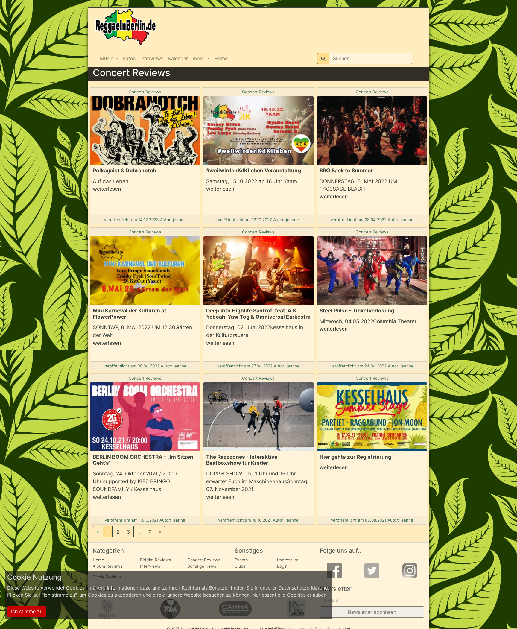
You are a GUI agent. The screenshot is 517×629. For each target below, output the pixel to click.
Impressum (287, 559)
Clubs (240, 566)
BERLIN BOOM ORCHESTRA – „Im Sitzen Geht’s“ (143, 460)
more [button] (199, 58)
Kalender (178, 58)
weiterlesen (107, 189)
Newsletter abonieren (372, 612)
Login (282, 566)
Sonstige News (201, 566)
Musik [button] (107, 58)
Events (241, 559)
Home (221, 58)
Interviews (151, 58)
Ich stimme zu (26, 611)
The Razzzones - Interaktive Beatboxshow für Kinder (241, 460)
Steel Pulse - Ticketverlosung (357, 310)
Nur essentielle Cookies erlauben (289, 595)
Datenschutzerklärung (303, 588)
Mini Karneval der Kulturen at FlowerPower (129, 313)
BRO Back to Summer (346, 170)
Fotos (129, 58)
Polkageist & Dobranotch (124, 170)
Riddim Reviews (155, 559)
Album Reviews (107, 566)
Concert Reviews (145, 91)
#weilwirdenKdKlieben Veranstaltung (253, 170)
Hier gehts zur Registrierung (355, 457)
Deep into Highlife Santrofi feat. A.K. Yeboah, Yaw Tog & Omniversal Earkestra (258, 313)
